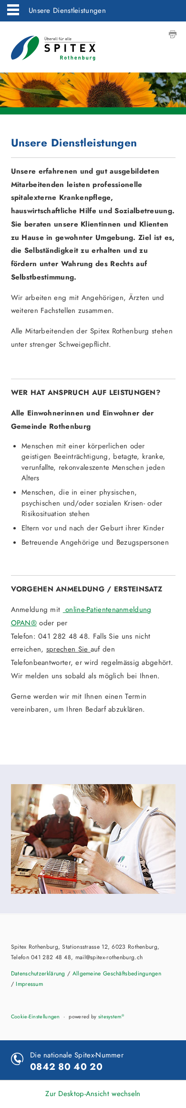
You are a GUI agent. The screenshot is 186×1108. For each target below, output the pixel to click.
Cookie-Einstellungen (35, 1016)
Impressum (29, 984)
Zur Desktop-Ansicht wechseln (92, 1093)
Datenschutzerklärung (38, 973)
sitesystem (111, 1016)
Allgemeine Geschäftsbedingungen (116, 973)
